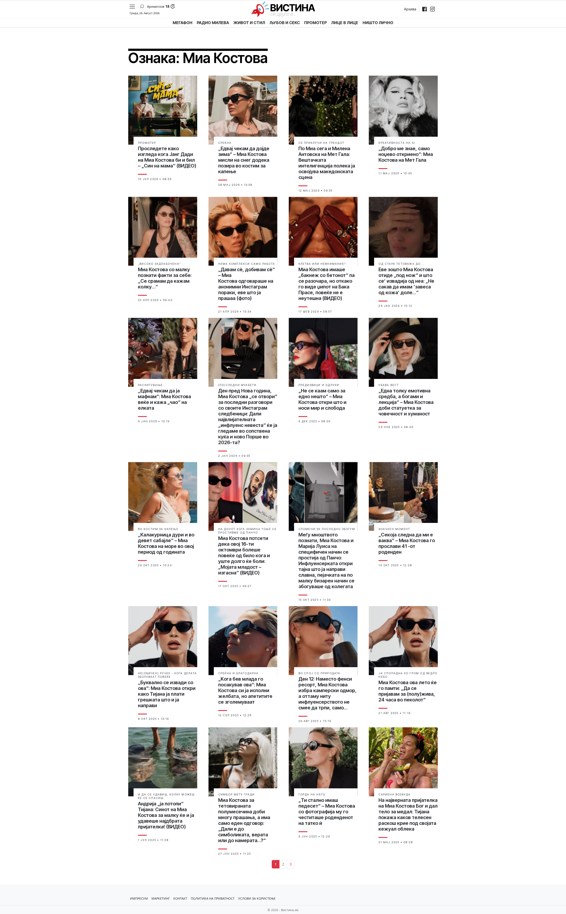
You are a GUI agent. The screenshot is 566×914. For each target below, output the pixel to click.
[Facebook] (424, 9)
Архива (410, 9)
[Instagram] (432, 9)
